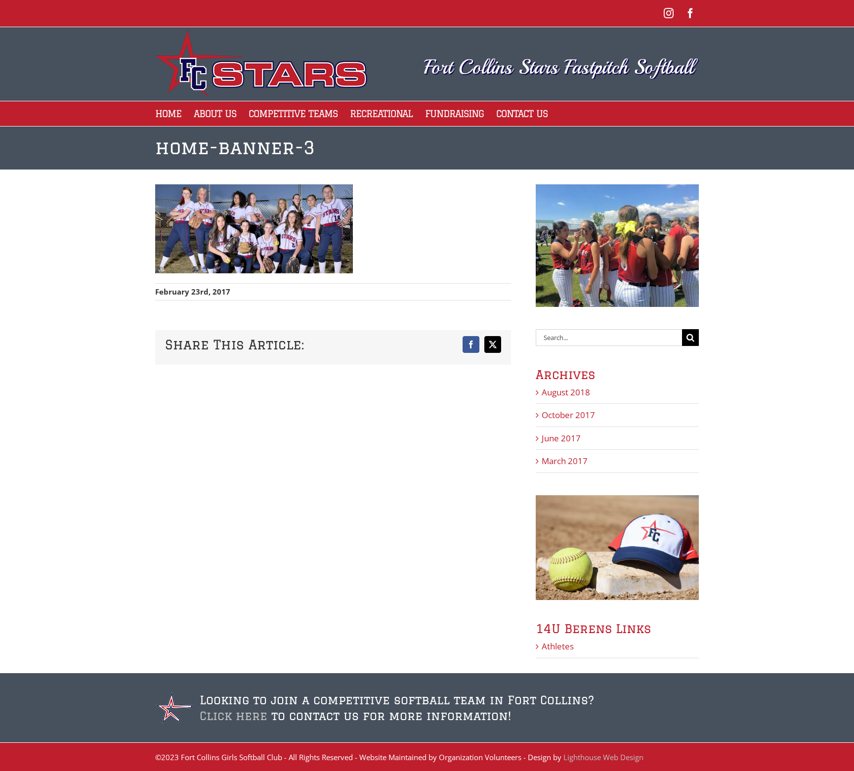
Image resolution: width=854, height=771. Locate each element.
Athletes (558, 646)
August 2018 (566, 392)
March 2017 (565, 461)
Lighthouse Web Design (603, 757)
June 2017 (561, 438)
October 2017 (568, 415)
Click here (233, 715)
